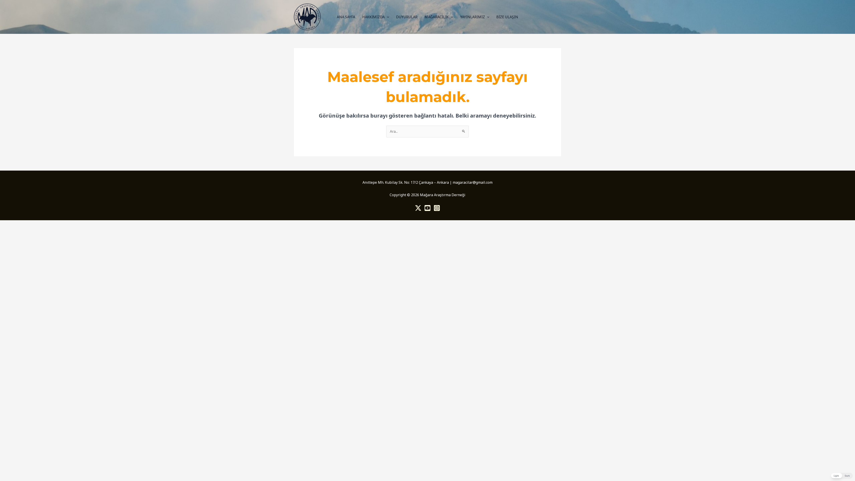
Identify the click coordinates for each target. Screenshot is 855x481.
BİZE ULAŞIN (507, 16)
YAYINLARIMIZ (472, 16)
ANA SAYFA (346, 16)
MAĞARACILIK (437, 16)
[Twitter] (418, 208)
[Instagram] (437, 208)
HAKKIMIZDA (373, 16)
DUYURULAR (406, 16)
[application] (387, 17)
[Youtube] (427, 208)
